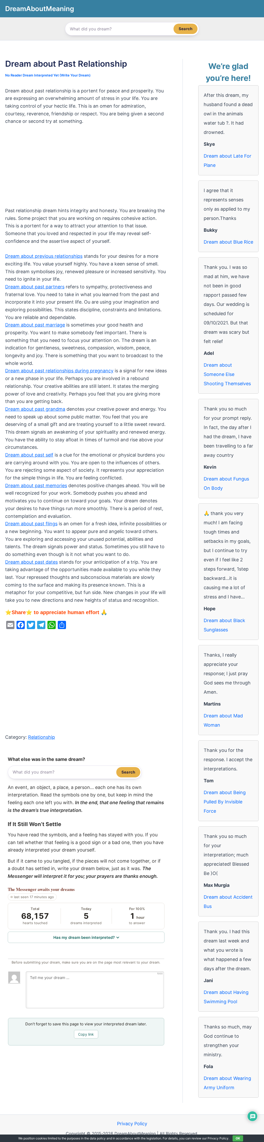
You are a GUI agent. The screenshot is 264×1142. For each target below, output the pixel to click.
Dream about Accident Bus (228, 901)
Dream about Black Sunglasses (224, 625)
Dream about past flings (31, 523)
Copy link (86, 1034)
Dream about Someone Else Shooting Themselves (227, 374)
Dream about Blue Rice (228, 242)
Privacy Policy (132, 1123)
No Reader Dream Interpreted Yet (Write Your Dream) (47, 75)
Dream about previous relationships (43, 256)
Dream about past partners (34, 286)
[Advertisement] (86, 169)
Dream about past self (29, 455)
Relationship (41, 737)
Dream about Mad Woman (223, 720)
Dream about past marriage (35, 325)
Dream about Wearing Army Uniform (227, 1083)
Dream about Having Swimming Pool (226, 997)
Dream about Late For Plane (227, 160)
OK (238, 1138)
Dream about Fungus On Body (226, 483)
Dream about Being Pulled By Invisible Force (225, 802)
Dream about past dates (31, 562)
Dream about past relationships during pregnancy (59, 370)
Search (185, 28)
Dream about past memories (36, 485)
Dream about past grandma (35, 409)
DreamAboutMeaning (39, 9)
